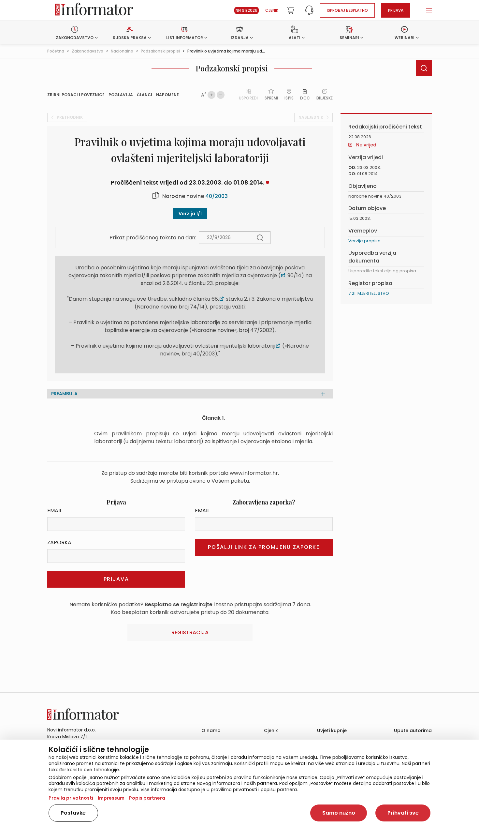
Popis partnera (147, 798)
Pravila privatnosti (71, 798)
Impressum (111, 798)
